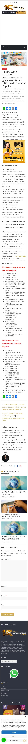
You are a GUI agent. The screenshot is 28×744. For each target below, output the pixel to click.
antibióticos (18, 93)
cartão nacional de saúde (13, 96)
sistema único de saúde (17, 101)
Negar (14, 736)
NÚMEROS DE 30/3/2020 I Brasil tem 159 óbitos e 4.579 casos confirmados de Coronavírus (14, 492)
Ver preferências (14, 740)
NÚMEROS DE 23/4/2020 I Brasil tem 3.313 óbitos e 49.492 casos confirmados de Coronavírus (13, 538)
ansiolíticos (4, 93)
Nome (3, 586)
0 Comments (15, 91)
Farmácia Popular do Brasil (8, 98)
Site (2, 605)
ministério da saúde (6, 101)
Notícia (4, 68)
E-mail (4, 596)
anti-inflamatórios (11, 93)
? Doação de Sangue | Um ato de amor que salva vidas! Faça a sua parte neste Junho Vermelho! (14, 407)
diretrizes (22, 96)
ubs (3, 103)
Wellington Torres (18, 89)
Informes (3, 693)
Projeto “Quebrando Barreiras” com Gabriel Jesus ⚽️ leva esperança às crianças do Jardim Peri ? (13, 417)
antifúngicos (5, 96)
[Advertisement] (14, 30)
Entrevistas (4, 690)
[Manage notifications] (24, 740)
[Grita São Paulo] (3, 47)
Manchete (3, 695)
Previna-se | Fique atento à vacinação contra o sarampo (11, 515)
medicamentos (18, 98)
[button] (26, 717)
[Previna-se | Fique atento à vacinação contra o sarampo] (14, 501)
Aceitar (14, 732)
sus (23, 101)
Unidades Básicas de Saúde (10, 103)
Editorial (3, 688)
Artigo (2, 686)
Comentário (6, 559)
